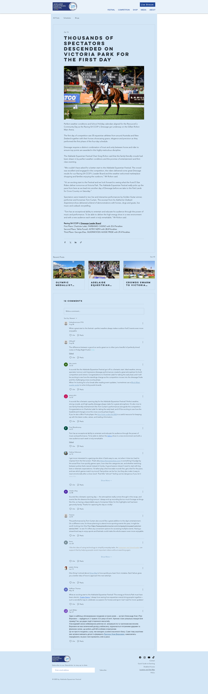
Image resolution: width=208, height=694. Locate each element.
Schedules (67, 18)
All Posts (56, 18)
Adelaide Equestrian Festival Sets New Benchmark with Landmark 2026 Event (104, 283)
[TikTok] (153, 657)
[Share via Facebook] (65, 242)
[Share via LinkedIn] (76, 242)
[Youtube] (149, 657)
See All (152, 257)
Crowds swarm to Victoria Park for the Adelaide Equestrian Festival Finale (139, 283)
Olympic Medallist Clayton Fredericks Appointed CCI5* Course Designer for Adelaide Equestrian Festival (67, 283)
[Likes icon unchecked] (70, 335)
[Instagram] (144, 657)
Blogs (77, 18)
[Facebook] (140, 657)
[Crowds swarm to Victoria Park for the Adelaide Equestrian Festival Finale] (139, 269)
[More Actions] (142, 323)
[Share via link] (81, 242)
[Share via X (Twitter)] (70, 242)
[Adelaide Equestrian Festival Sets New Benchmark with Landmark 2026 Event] (104, 269)
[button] (111, 9)
